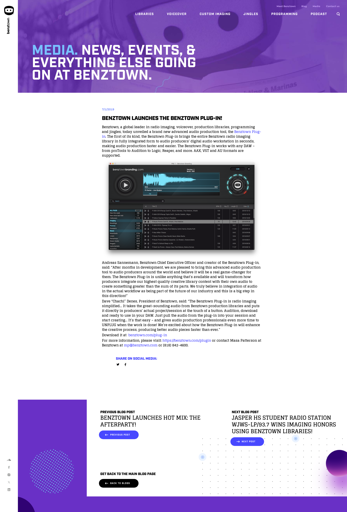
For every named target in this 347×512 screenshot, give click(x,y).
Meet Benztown (286, 6)
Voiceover (177, 14)
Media (316, 6)
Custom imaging (215, 14)
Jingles (250, 14)
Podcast (319, 14)
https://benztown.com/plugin (187, 340)
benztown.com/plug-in (147, 335)
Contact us (333, 6)
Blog (304, 6)
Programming (284, 14)
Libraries (144, 14)
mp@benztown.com (141, 345)
